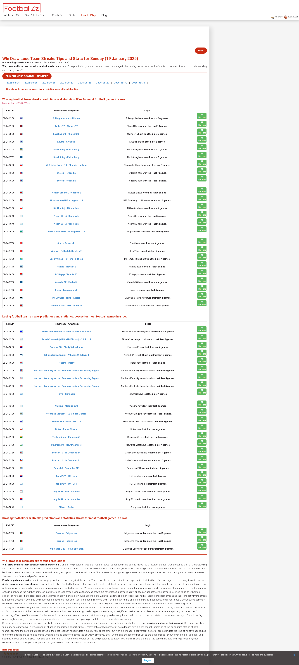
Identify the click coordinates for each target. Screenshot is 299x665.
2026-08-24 (13, 82)
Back (201, 50)
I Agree (147, 660)
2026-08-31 (139, 82)
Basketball (292, 16)
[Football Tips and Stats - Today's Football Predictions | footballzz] (22, 7)
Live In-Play (88, 15)
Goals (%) (57, 15)
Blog (104, 15)
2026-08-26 (49, 82)
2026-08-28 (85, 82)
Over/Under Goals (36, 15)
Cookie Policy (115, 655)
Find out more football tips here (27, 76)
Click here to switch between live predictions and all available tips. (42, 89)
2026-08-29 (103, 82)
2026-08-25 (31, 82)
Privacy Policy (133, 655)
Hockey (278, 16)
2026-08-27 (67, 82)
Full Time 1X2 (11, 15)
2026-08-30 (121, 82)
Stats (72, 15)
